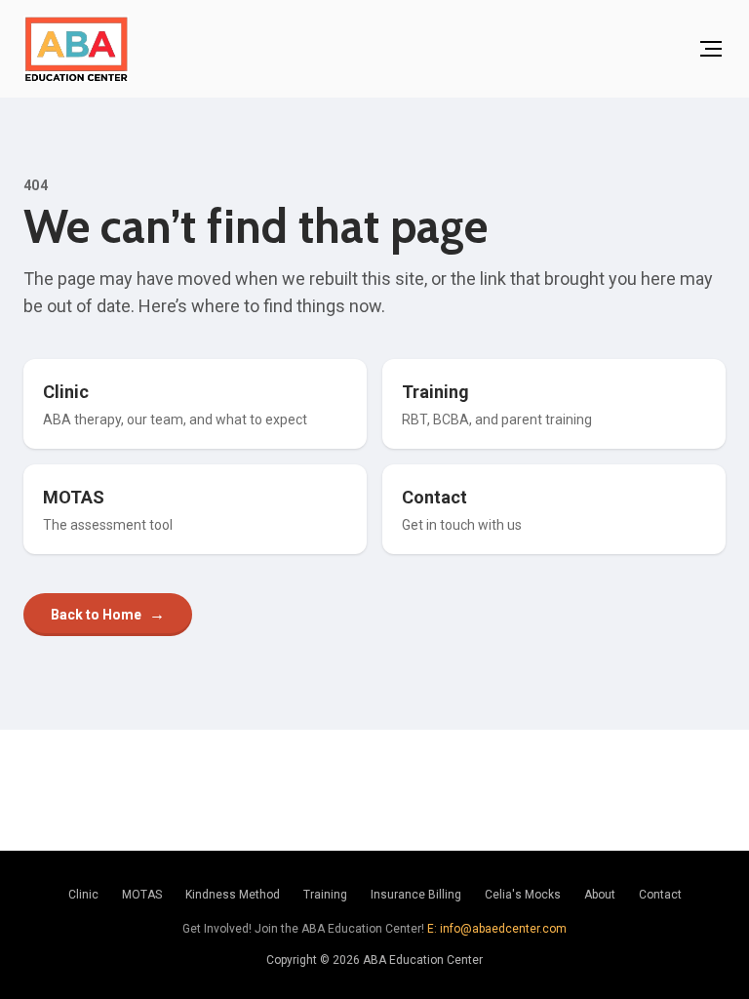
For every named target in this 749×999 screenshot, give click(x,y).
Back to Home (108, 614)
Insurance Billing (416, 894)
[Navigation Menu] (711, 48)
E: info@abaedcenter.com (497, 929)
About (599, 894)
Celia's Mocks (523, 894)
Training (325, 894)
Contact (660, 894)
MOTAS (142, 894)
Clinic (83, 894)
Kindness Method (232, 894)
